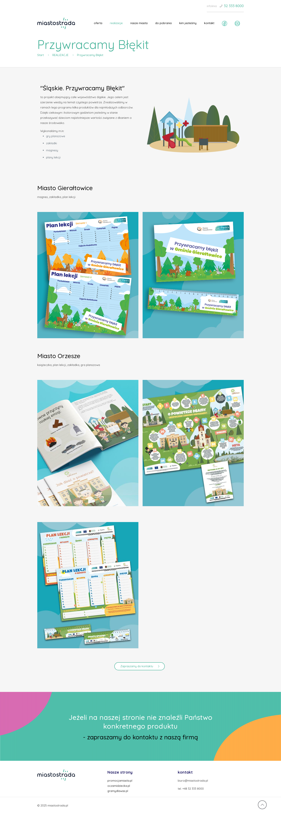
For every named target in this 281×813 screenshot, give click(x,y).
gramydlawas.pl (117, 791)
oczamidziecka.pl (118, 786)
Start (40, 55)
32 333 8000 (234, 6)
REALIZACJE (60, 55)
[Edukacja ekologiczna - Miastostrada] (56, 23)
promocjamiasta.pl (119, 780)
